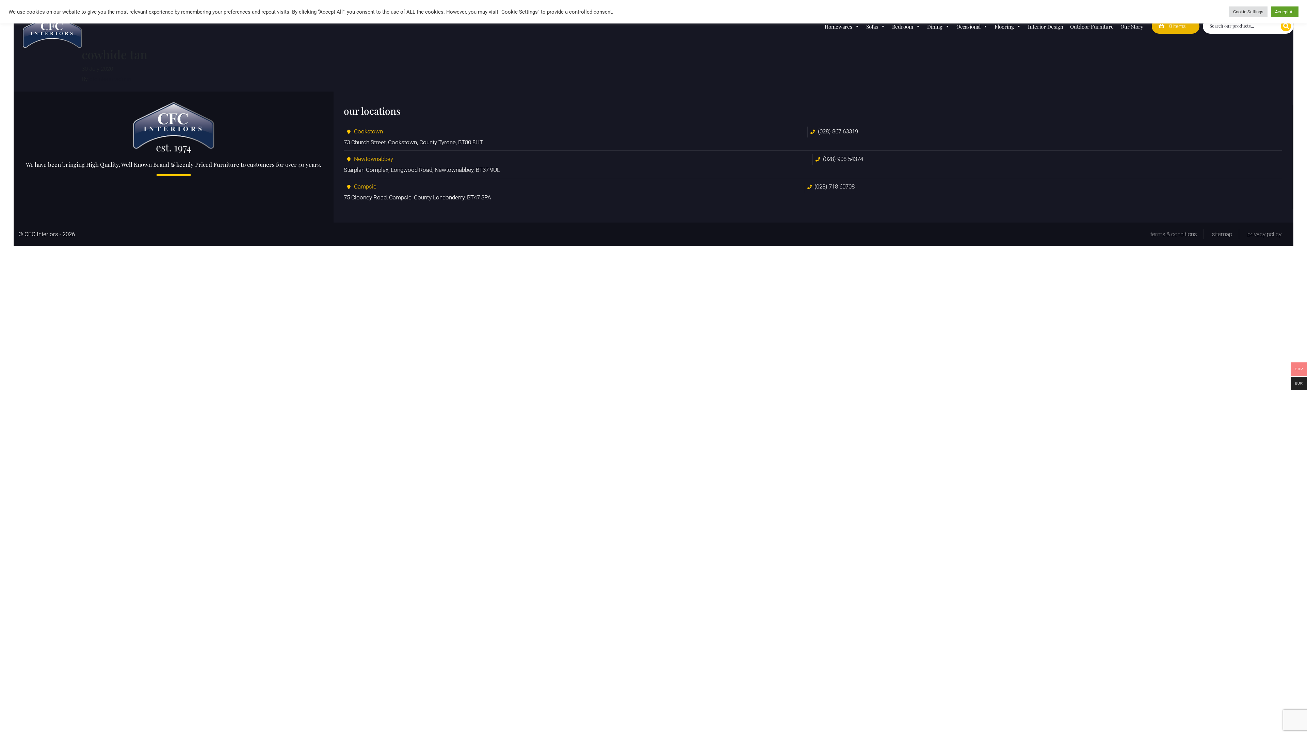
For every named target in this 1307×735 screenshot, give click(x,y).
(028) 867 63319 (838, 131)
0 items (1177, 26)
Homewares (838, 26)
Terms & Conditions (1173, 234)
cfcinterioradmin (110, 79)
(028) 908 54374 (843, 159)
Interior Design (1045, 26)
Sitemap (1222, 234)
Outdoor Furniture (1092, 26)
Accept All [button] (1284, 11)
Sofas (872, 26)
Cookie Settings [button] (1248, 11)
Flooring (1004, 26)
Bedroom (902, 26)
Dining (934, 26)
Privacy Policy (1264, 234)
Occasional (968, 26)
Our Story (1131, 26)
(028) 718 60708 (834, 186)
